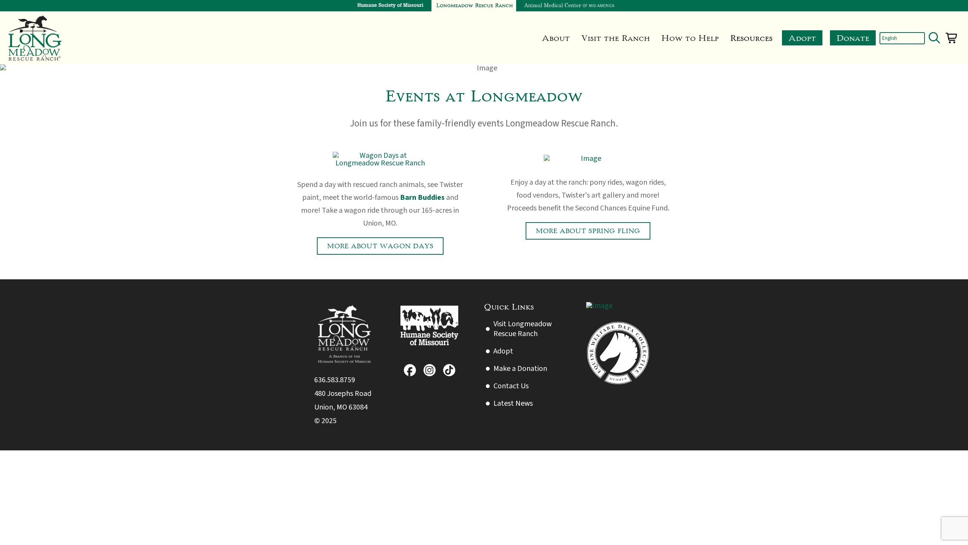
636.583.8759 (334, 380)
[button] (556, 38)
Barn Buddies (422, 197)
